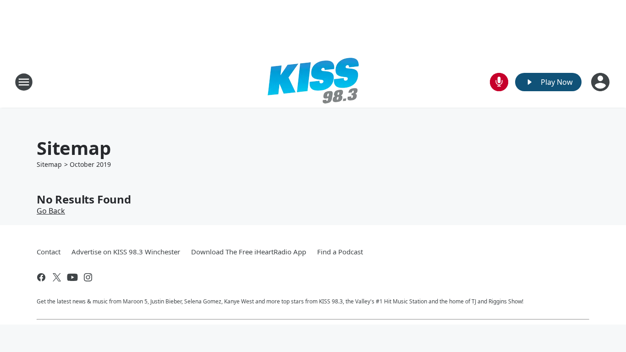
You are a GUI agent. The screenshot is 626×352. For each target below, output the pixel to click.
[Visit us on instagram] (87, 277)
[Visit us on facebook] (41, 277)
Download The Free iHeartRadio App (248, 251)
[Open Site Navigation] (24, 82)
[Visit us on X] (56, 277)
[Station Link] (313, 82)
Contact (48, 251)
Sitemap (49, 164)
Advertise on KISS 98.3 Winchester (125, 251)
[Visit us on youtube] (72, 277)
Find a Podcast (340, 251)
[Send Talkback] (499, 82)
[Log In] (601, 82)
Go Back (51, 211)
